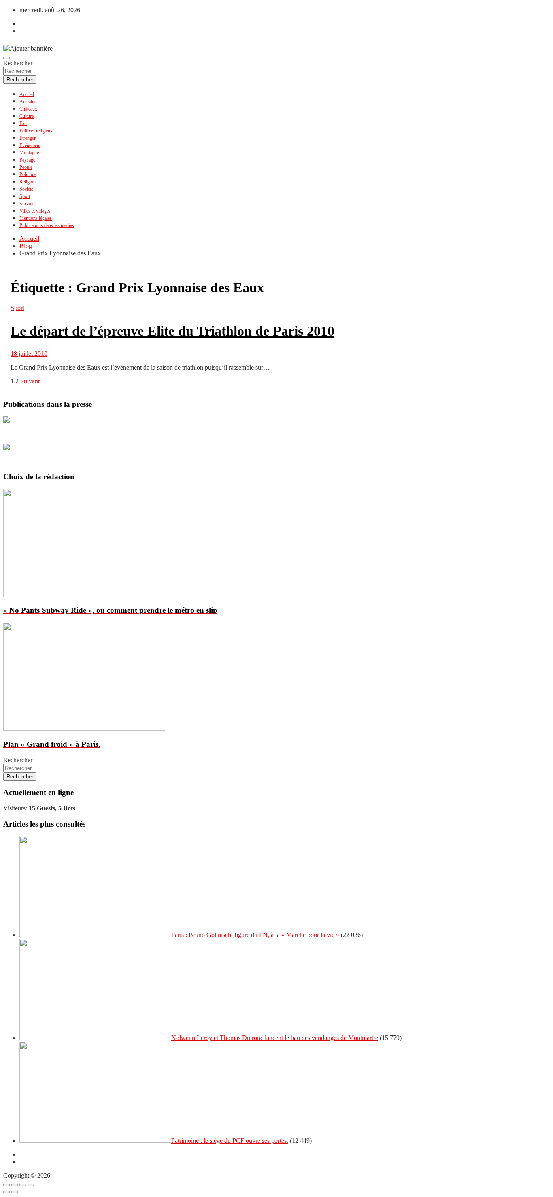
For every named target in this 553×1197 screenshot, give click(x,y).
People (25, 167)
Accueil (26, 94)
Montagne (29, 152)
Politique (27, 174)
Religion (27, 182)
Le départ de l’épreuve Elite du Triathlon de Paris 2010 (172, 330)
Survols (26, 203)
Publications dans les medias (46, 225)
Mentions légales (35, 218)
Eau (23, 123)
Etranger (27, 138)
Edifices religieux (36, 131)
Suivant (30, 381)
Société (26, 189)
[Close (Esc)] (6, 1185)
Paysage (27, 160)
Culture (26, 116)
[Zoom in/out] (31, 1185)
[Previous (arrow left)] (6, 1192)
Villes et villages (35, 211)
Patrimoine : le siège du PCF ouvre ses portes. (229, 1140)
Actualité (27, 101)
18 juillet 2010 (29, 353)
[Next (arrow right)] (14, 1192)
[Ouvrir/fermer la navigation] (6, 58)
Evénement (29, 145)
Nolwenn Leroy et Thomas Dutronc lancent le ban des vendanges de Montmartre (274, 1037)
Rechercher (17, 63)
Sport (24, 196)
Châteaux (28, 109)
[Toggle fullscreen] (22, 1185)
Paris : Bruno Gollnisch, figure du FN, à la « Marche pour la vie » (255, 934)
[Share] (14, 1185)
